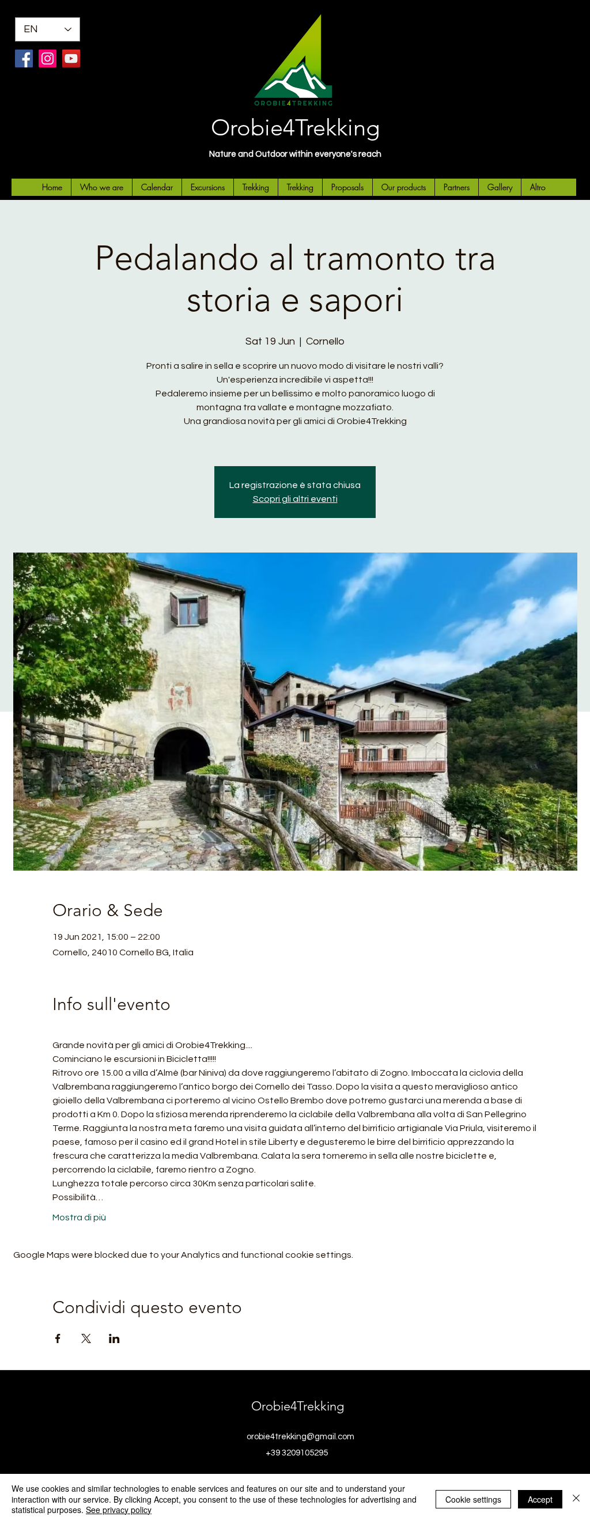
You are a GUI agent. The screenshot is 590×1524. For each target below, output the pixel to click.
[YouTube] (71, 58)
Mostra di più (79, 1217)
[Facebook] (24, 58)
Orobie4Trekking (295, 127)
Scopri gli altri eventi (295, 499)
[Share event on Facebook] (57, 1338)
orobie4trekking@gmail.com (300, 1436)
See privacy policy (119, 1509)
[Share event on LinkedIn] (114, 1338)
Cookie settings (473, 1499)
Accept (540, 1499)
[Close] (576, 1499)
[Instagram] (47, 58)
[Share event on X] (86, 1338)
